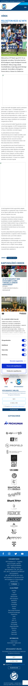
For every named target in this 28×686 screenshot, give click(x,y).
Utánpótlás (14, 622)
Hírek (14, 592)
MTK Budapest (14, 598)
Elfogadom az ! (14, 406)
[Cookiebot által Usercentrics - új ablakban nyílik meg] (19, 314)
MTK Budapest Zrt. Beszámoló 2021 (14, 577)
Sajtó (14, 616)
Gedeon (14, 606)
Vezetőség (14, 604)
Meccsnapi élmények (14, 610)
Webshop (14, 628)
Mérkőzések (14, 596)
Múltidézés (14, 600)
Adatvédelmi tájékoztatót (18, 406)
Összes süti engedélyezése (14, 366)
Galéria (14, 608)
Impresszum (14, 641)
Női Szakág (14, 624)
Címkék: (3, 258)
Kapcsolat (14, 634)
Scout (14, 618)
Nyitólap (14, 590)
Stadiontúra (14, 614)
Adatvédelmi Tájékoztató (14, 643)
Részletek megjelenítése (16, 361)
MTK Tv (14, 620)
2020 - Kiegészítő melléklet (14, 565)
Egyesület (14, 632)
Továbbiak (14, 584)
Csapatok (14, 594)
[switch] (24, 345)
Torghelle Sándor (11, 258)
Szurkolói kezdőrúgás (14, 612)
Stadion (14, 630)
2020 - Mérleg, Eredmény (14, 567)
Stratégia (14, 602)
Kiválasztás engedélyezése (14, 371)
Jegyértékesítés (14, 626)
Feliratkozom (14, 409)
